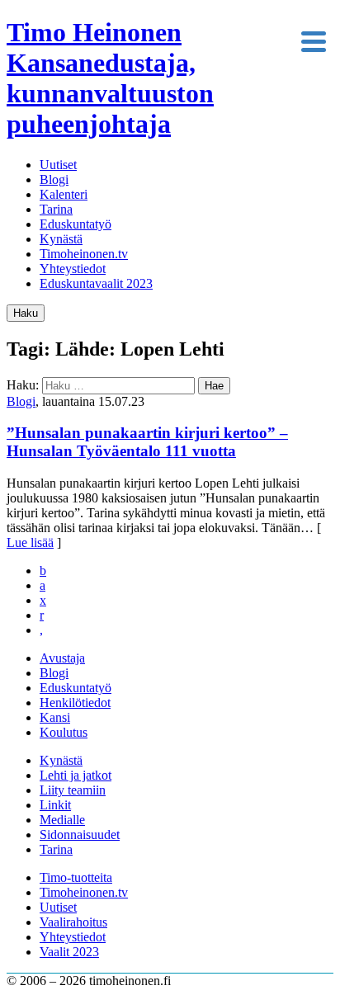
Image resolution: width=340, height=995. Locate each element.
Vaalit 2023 (69, 952)
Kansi (55, 717)
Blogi (54, 179)
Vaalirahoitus (73, 922)
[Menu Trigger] (314, 40)
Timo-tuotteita (76, 877)
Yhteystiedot (73, 269)
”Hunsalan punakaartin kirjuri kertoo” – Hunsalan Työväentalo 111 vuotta (147, 442)
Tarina (56, 209)
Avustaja (62, 658)
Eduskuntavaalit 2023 (96, 283)
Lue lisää (30, 542)
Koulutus (63, 732)
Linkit (55, 805)
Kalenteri (63, 194)
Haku (25, 313)
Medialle (62, 820)
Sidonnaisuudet (80, 835)
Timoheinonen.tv (84, 254)
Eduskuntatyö (75, 224)
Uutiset (58, 165)
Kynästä (61, 239)
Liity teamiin (73, 790)
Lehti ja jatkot (75, 775)
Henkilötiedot (75, 703)
